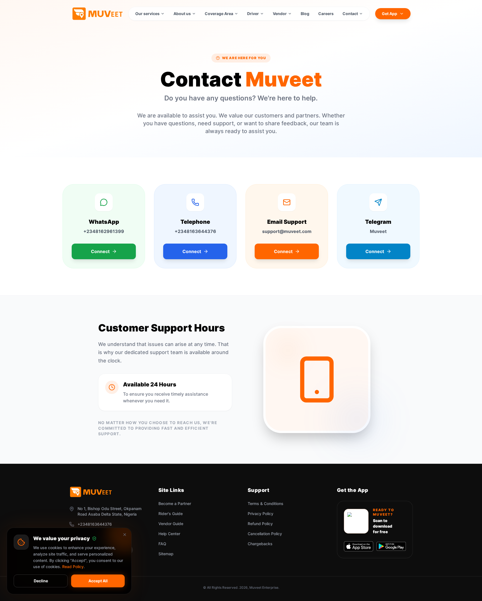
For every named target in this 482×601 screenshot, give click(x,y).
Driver (253, 13)
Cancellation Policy (265, 533)
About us (182, 13)
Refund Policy (260, 523)
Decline (41, 580)
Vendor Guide (170, 523)
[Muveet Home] (97, 13)
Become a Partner (174, 503)
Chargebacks (260, 543)
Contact (350, 13)
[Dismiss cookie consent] (124, 534)
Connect (100, 251)
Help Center (169, 533)
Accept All (98, 580)
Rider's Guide (170, 513)
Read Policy (73, 566)
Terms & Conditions (265, 503)
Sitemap (165, 553)
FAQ (162, 543)
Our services (147, 13)
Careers (326, 13)
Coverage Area (219, 13)
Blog (305, 13)
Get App (389, 13)
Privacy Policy (260, 513)
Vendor (280, 13)
